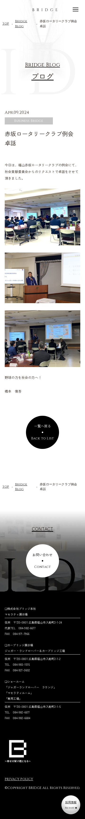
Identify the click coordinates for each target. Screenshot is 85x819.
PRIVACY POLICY (19, 779)
